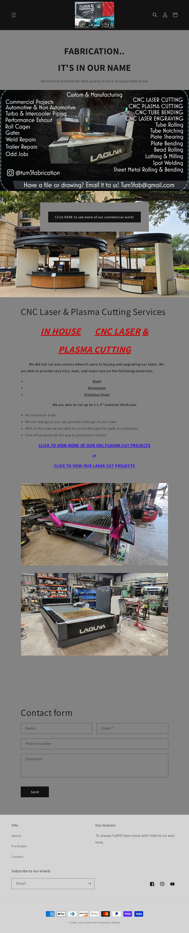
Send (35, 792)
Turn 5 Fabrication (87, 922)
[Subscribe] (89, 883)
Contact (17, 857)
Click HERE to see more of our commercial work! (94, 217)
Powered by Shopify (109, 922)
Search (17, 836)
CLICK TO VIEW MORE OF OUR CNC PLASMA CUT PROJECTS (94, 445)
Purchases (19, 846)
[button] (14, 15)
